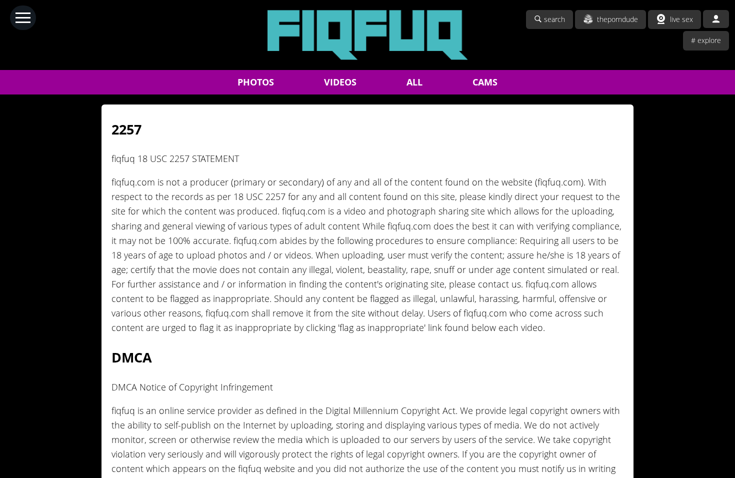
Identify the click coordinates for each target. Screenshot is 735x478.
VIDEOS (340, 82)
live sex (681, 19)
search (554, 19)
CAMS (485, 82)
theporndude (617, 19)
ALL (414, 82)
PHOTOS (256, 82)
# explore (706, 40)
